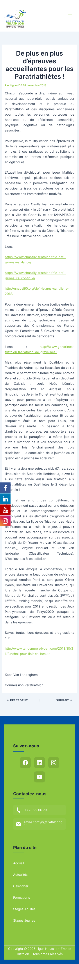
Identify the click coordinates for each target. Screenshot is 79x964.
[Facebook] (25, 762)
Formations (21, 898)
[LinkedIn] (39, 762)
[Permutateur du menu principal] (70, 16)
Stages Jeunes (24, 921)
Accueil (18, 863)
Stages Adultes (24, 909)
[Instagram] (53, 762)
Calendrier (20, 886)
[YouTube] (39, 776)
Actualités (20, 875)
